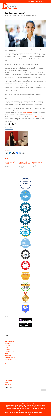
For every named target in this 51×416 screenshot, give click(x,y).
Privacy (40, 412)
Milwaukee (19, 408)
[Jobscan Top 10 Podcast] (25, 200)
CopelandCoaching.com (27, 112)
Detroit (20, 406)
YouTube (35, 403)
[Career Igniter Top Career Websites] (25, 270)
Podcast (6, 376)
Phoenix (8, 410)
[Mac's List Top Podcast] (25, 236)
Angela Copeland (10, 15)
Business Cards (8, 339)
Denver (16, 406)
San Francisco (24, 410)
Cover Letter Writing (9, 351)
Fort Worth (25, 406)
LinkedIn (21, 403)
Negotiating (7, 367)
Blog (10, 412)
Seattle (35, 410)
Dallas (12, 406)
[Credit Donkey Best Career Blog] (25, 248)
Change (6, 347)
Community (7, 349)
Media (6, 365)
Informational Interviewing (10, 359)
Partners (21, 412)
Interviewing (7, 361)
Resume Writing (8, 380)
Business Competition (9, 341)
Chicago (43, 405)
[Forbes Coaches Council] (25, 189)
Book (17, 412)
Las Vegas (42, 406)
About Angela (27, 412)
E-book (6, 353)
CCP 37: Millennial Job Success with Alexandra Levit (37, 162)
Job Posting (7, 363)
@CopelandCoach (9, 129)
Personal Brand (8, 374)
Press (32, 412)
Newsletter (34, 15)
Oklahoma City (35, 408)
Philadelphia (42, 408)
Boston (33, 405)
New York (29, 408)
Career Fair (7, 345)
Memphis (14, 408)
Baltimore (29, 405)
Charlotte (38, 405)
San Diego (18, 410)
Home (6, 412)
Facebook (16, 403)
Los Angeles (8, 408)
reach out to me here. (34, 114)
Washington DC (40, 410)
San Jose (30, 410)
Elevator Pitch (8, 355)
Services (13, 412)
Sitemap (36, 412)
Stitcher (41, 116)
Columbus (8, 406)
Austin (24, 405)
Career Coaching (27, 15)
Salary (6, 382)
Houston (30, 406)
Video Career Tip (8, 384)
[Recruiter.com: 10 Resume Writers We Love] (25, 259)
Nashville (24, 408)
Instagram (30, 403)
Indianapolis (36, 406)
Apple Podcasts (35, 116)
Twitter (25, 403)
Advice (22, 15)
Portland (13, 410)
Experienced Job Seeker (10, 357)
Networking (7, 369)
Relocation (7, 378)
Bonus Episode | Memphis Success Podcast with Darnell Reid (10, 162)
